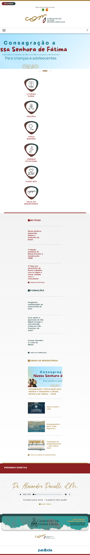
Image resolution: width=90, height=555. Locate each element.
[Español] (46, 9)
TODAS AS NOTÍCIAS (37, 282)
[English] (43, 9)
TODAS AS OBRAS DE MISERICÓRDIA (43, 455)
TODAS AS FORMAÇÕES (38, 352)
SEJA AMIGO (8, 3)
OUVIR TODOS (46, 504)
